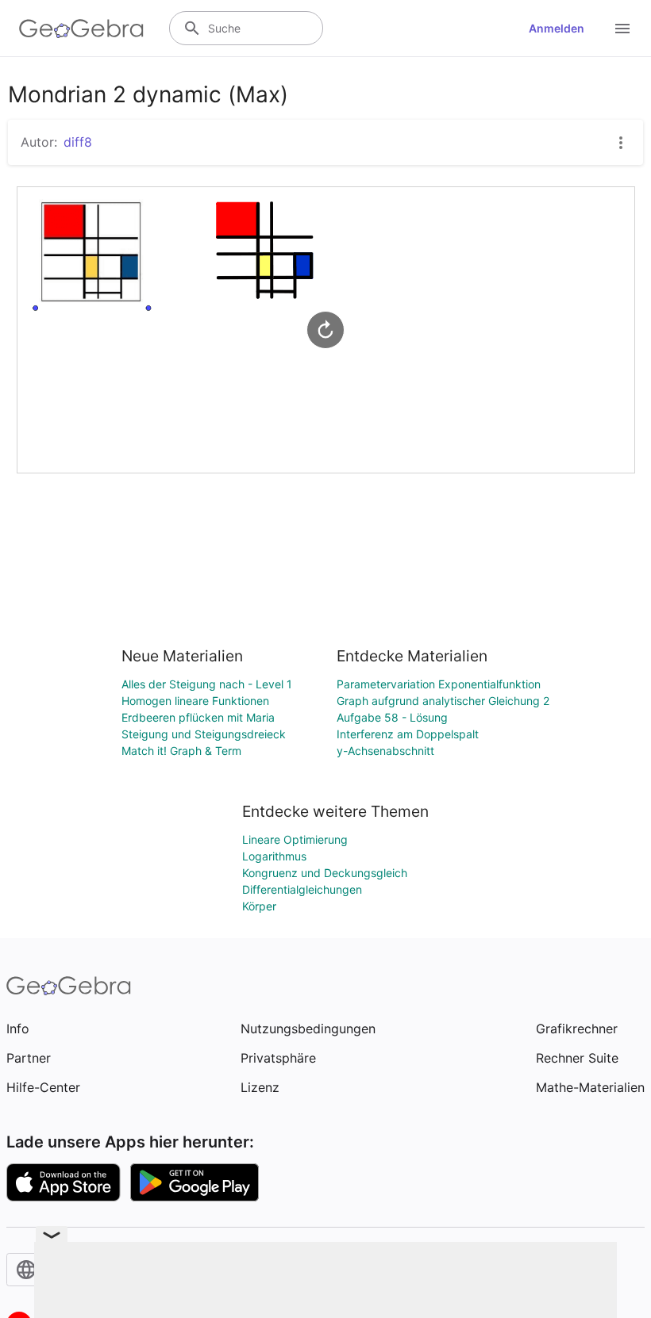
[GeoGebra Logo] (81, 28)
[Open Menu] (622, 28)
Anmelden (556, 28)
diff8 (78, 142)
